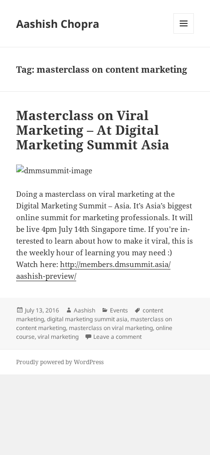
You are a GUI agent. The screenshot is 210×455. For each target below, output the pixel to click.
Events (119, 310)
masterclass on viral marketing (111, 328)
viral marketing (58, 336)
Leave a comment (117, 336)
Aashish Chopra (57, 23)
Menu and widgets (184, 33)
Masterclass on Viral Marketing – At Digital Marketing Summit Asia (92, 129)
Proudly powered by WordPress (60, 362)
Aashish (84, 310)
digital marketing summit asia (87, 319)
